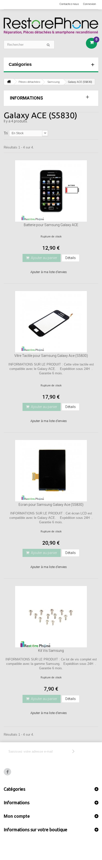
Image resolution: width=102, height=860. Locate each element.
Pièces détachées (29, 82)
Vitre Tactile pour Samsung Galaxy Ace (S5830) (51, 356)
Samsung (54, 82)
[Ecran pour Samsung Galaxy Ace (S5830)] (51, 470)
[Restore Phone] (51, 25)
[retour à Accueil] (9, 82)
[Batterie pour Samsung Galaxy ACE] (51, 191)
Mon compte (17, 816)
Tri (6, 133)
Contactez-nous (69, 4)
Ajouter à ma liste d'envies (48, 272)
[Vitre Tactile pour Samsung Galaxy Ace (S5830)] (51, 321)
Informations (26, 98)
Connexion (89, 4)
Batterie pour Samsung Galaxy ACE (51, 225)
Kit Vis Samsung (51, 651)
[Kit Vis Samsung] (51, 616)
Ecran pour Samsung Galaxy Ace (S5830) (51, 505)
